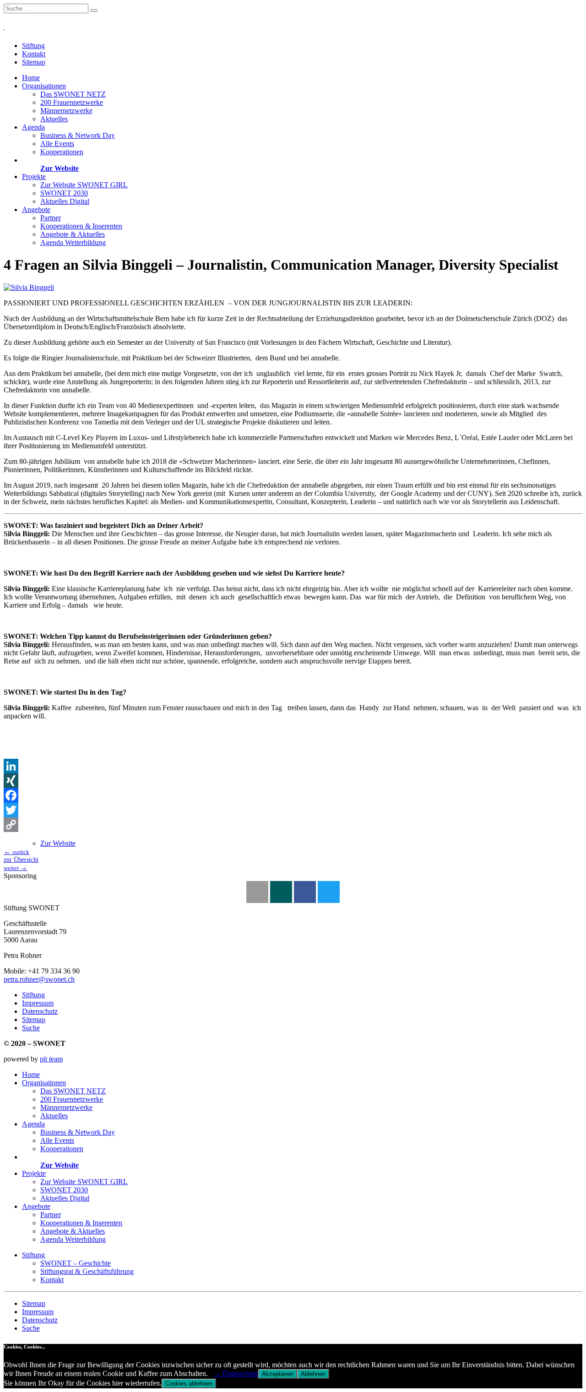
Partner (50, 218)
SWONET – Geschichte (75, 1263)
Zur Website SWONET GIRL (84, 185)
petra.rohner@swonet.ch (39, 979)
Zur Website (59, 168)
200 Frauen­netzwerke (71, 102)
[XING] (293, 780)
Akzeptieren (277, 1373)
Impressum (38, 1003)
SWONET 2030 (64, 193)
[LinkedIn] (293, 766)
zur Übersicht (21, 859)
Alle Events (57, 143)
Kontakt (33, 54)
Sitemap (33, 62)
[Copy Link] (293, 824)
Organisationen (44, 86)
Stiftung (33, 45)
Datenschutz (40, 1011)
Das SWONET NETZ (73, 94)
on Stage (35, 160)
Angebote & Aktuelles (72, 234)
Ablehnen (313, 1373)
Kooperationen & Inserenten (81, 226)
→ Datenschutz (235, 1373)
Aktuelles (54, 119)
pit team (51, 1059)
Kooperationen (61, 152)
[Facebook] (293, 795)
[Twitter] (293, 810)
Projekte (34, 176)
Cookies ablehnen (188, 1383)
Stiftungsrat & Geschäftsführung (87, 1271)
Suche (31, 1028)
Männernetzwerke (66, 110)
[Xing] (281, 892)
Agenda (33, 127)
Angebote (36, 209)
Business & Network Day (77, 135)
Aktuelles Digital (64, 201)
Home (31, 78)
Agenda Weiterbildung (73, 242)
